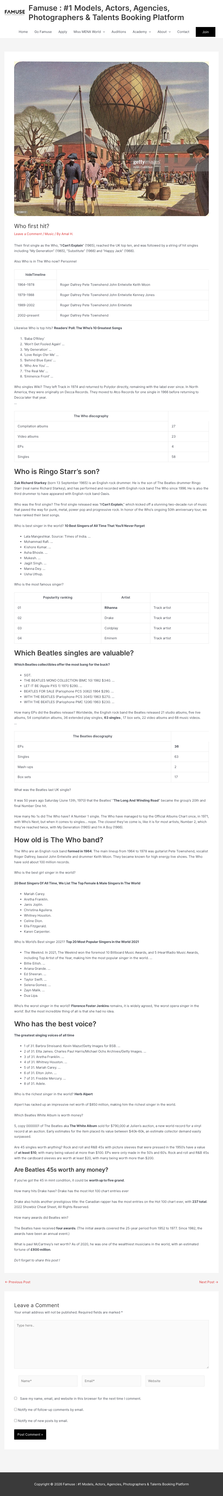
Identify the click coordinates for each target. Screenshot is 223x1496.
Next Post (208, 1282)
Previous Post (17, 1282)
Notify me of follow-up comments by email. (51, 1410)
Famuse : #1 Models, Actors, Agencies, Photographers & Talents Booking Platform (106, 12)
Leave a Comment (28, 234)
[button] (103, 31)
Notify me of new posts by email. (43, 1421)
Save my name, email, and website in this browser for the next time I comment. (80, 1398)
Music (49, 234)
